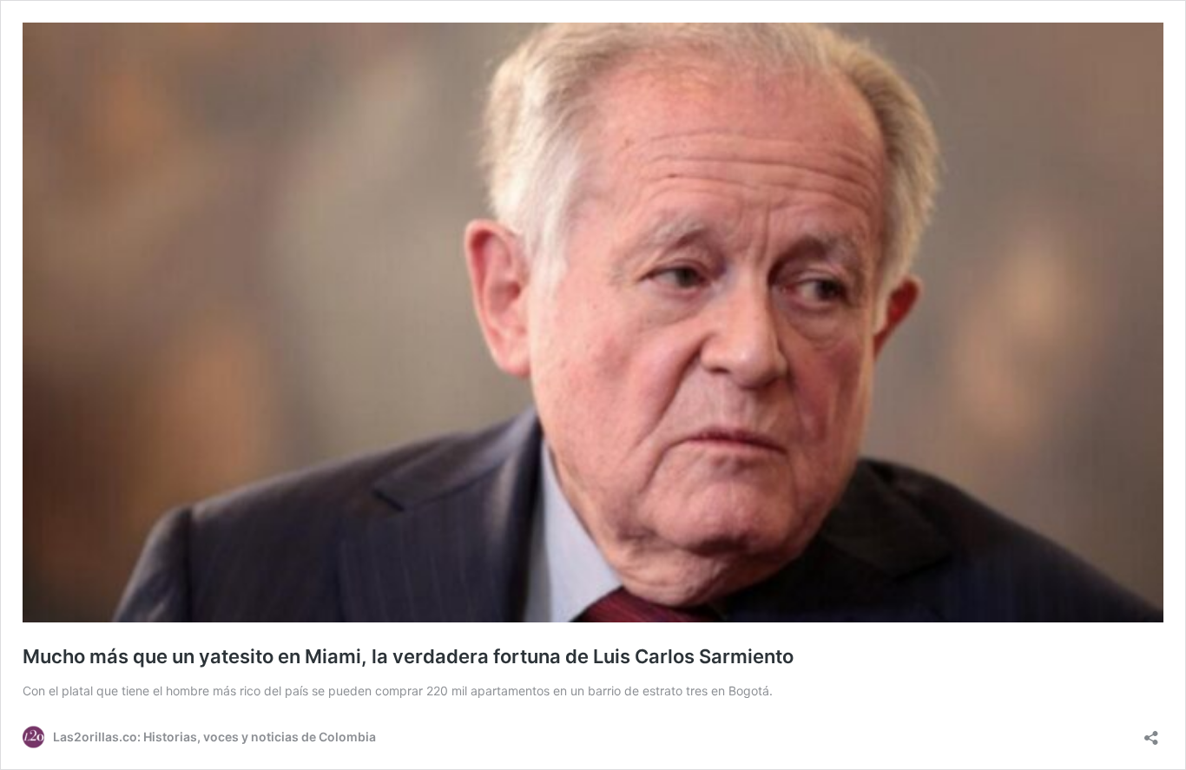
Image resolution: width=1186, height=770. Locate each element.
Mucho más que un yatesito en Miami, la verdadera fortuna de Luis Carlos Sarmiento (408, 656)
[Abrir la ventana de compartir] (1151, 732)
